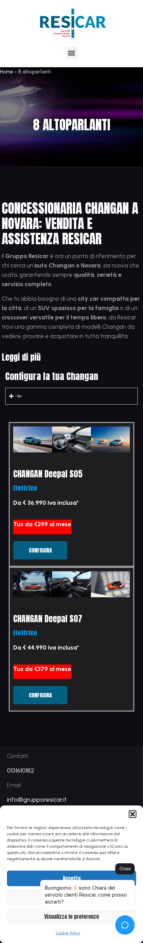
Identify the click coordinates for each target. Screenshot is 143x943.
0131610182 (20, 770)
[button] (132, 814)
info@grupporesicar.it (37, 799)
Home (6, 72)
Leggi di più (21, 357)
